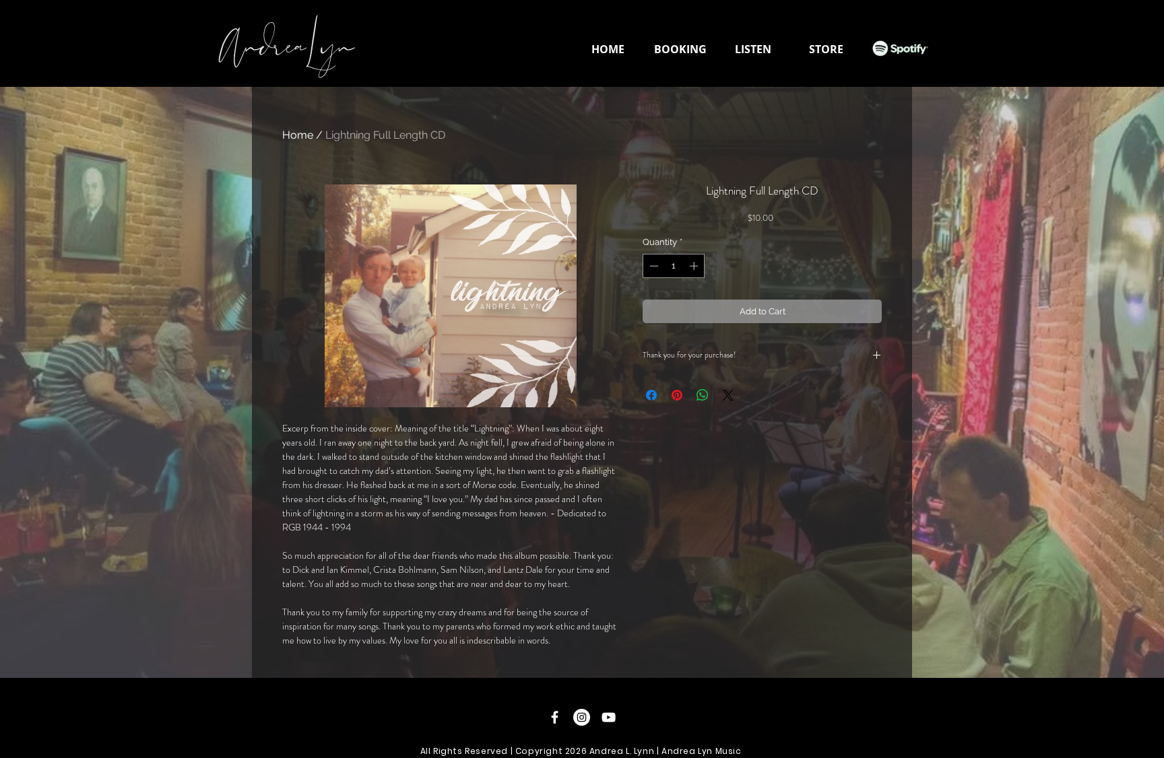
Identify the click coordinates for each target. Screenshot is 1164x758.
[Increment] (695, 265)
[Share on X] (728, 395)
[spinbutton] (674, 265)
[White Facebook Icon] (554, 717)
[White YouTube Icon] (608, 717)
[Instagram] (581, 717)
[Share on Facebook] (651, 395)
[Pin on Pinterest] (677, 395)
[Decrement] (653, 265)
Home (297, 135)
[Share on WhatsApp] (702, 395)
